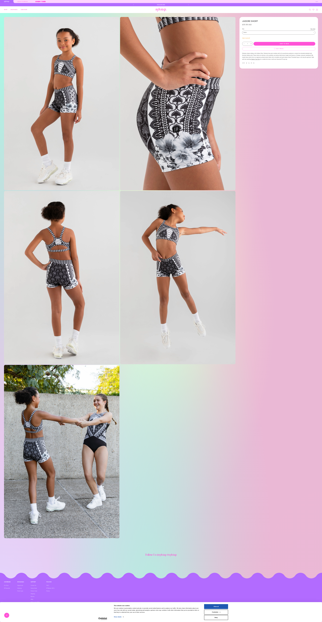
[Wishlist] (313, 9)
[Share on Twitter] (249, 63)
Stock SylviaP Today (161, 4)
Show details (118, 617)
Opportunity (20, 585)
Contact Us (33, 585)
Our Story (24, 9)
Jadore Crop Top (255, 59)
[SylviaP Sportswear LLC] (161, 9)
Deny (216, 617)
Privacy (48, 591)
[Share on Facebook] (246, 63)
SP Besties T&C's (50, 588)
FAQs (32, 599)
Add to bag (284, 44)
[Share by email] (253, 63)
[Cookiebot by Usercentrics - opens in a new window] (102, 618)
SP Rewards (7, 588)
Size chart (313, 29)
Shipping (33, 593)
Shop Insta (14, 9)
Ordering (19, 588)
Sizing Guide (34, 588)
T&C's (47, 585)
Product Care (34, 591)
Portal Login (20, 591)
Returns (32, 596)
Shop (5, 9)
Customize (215, 612)
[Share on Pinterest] (251, 63)
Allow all (216, 606)
